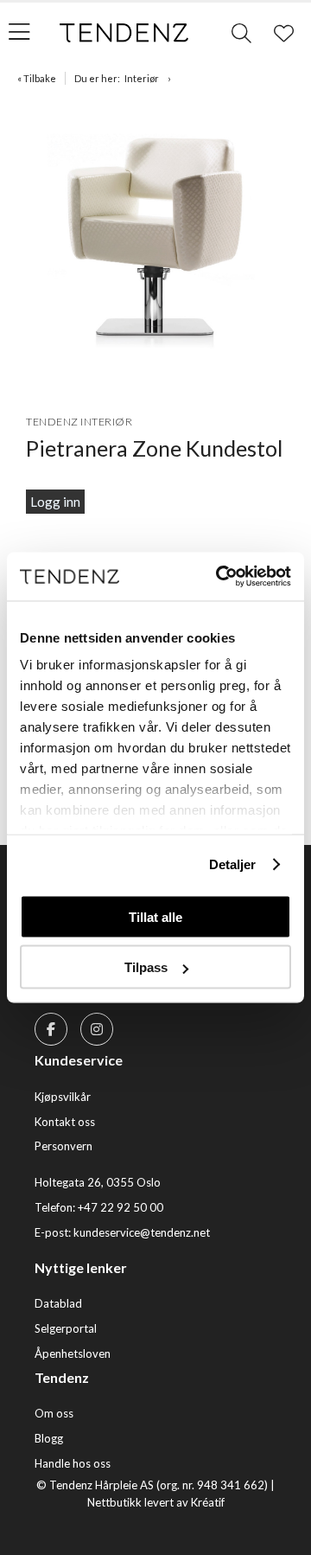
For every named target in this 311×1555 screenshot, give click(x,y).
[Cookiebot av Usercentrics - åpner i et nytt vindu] (219, 577)
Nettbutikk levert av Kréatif (156, 1502)
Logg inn (55, 501)
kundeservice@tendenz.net (141, 1232)
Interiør (141, 78)
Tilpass (146, 967)
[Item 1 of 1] (155, 243)
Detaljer (233, 864)
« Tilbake (36, 78)
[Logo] (124, 32)
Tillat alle (155, 916)
